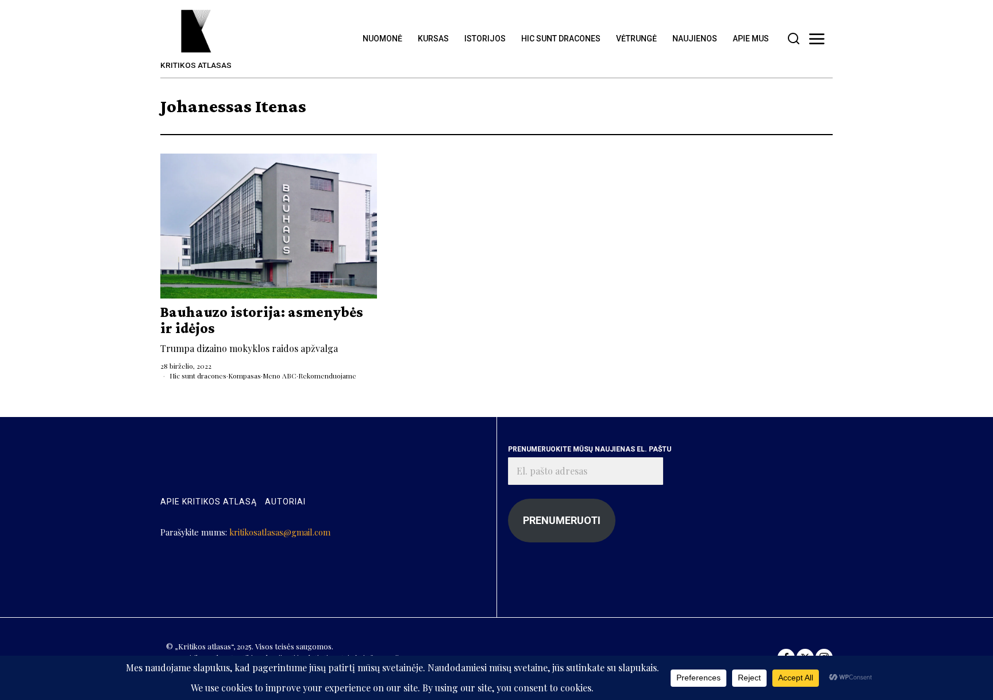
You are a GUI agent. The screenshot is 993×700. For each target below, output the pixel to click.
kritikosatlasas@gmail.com (279, 532)
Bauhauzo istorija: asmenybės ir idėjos (261, 320)
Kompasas (244, 375)
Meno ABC (280, 375)
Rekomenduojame (327, 375)
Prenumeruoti (562, 520)
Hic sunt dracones (198, 375)
